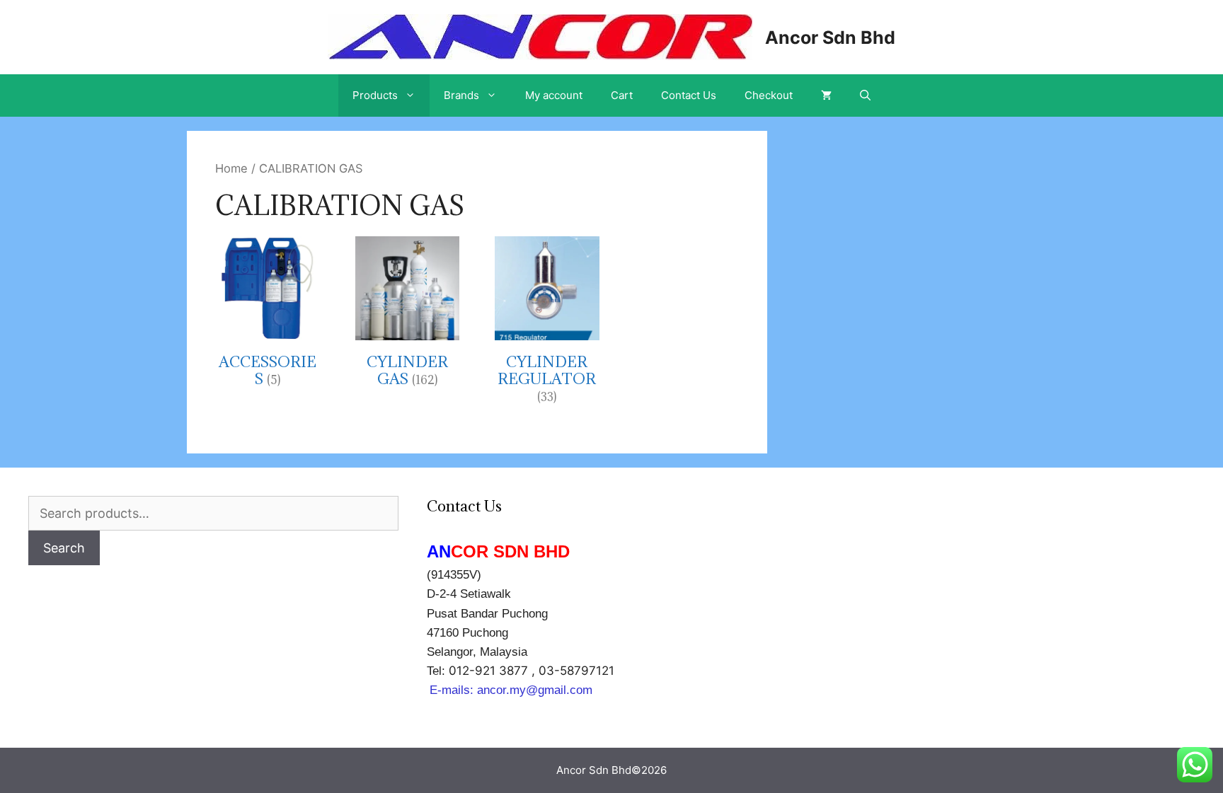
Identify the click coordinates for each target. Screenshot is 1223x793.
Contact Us (688, 95)
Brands (461, 95)
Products (375, 95)
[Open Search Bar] (865, 95)
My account (553, 95)
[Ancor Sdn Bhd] (540, 35)
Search (64, 547)
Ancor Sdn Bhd (830, 37)
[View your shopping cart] (826, 95)
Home (231, 168)
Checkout (769, 95)
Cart (622, 95)
